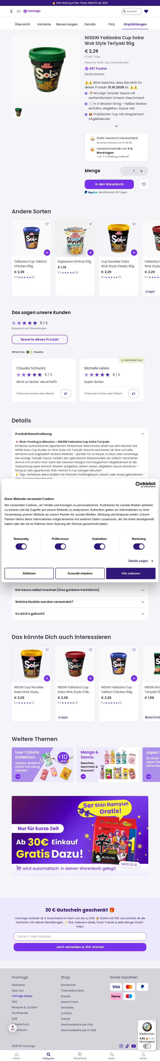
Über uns (18, 991)
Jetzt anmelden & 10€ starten (80, 947)
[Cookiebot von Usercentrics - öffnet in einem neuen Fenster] (138, 485)
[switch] (60, 546)
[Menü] (153, 1022)
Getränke (67, 1008)
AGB (14, 1019)
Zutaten (66, 1013)
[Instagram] (121, 1046)
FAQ (14, 1002)
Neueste (38, 352)
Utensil (65, 1019)
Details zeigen (138, 560)
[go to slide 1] (18, 112)
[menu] (18, 11)
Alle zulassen (131, 573)
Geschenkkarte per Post (77, 1024)
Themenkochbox (72, 991)
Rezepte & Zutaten (24, 1007)
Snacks (65, 996)
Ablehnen (29, 573)
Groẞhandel (20, 1013)
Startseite (18, 985)
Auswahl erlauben (80, 573)
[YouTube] (133, 1046)
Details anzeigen (94, 73)
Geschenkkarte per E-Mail (78, 1030)
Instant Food (69, 1002)
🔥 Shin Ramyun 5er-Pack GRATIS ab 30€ (80, 3)
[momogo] (32, 11)
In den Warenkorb (109, 184)
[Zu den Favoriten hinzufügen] (143, 184)
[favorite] (146, 11)
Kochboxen (68, 985)
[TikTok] (127, 1046)
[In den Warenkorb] (47, 252)
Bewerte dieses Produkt (40, 339)
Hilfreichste (18, 352)
